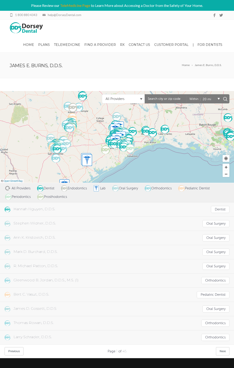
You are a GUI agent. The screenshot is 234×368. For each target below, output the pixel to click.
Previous (14, 351)
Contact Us (139, 45)
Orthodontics (215, 280)
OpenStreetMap (13, 181)
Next (223, 351)
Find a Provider (100, 45)
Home (28, 45)
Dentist (220, 209)
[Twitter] (221, 15)
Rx (122, 45)
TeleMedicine (67, 45)
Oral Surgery (216, 224)
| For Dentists (207, 45)
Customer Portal (171, 45)
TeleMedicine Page (75, 5)
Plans (44, 45)
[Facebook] (214, 15)
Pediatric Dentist (213, 295)
